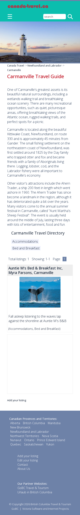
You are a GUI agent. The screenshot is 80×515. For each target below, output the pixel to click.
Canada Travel (15, 65)
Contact (22, 465)
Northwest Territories (24, 436)
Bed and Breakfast (26, 248)
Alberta (15, 423)
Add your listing (16, 400)
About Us (23, 469)
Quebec (15, 444)
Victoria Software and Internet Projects (45, 508)
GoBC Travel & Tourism (33, 488)
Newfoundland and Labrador (44, 65)
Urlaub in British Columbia (34, 492)
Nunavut (15, 440)
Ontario (29, 440)
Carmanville (14, 70)
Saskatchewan (33, 444)
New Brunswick (20, 427)
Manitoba (54, 423)
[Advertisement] (40, 364)
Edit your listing (27, 460)
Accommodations (25, 241)
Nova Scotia (50, 436)
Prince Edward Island (51, 440)
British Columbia (34, 423)
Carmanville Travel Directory (38, 233)
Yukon (50, 444)
